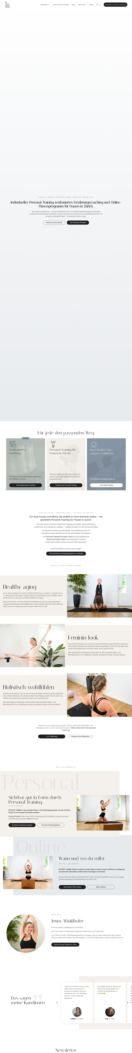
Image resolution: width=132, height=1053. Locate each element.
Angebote (44, 5)
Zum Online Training (106, 485)
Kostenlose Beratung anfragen (115, 5)
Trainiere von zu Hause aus (80, 736)
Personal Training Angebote (50, 825)
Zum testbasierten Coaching (25, 485)
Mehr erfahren (101, 887)
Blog (73, 5)
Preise (91, 5)
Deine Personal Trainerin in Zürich (65, 944)
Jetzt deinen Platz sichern (72, 887)
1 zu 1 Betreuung (51, 736)
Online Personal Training (61, 5)
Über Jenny (82, 5)
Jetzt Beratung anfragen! (78, 222)
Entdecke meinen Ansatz (54, 222)
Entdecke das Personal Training (66, 485)
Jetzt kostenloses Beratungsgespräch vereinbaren (66, 553)
